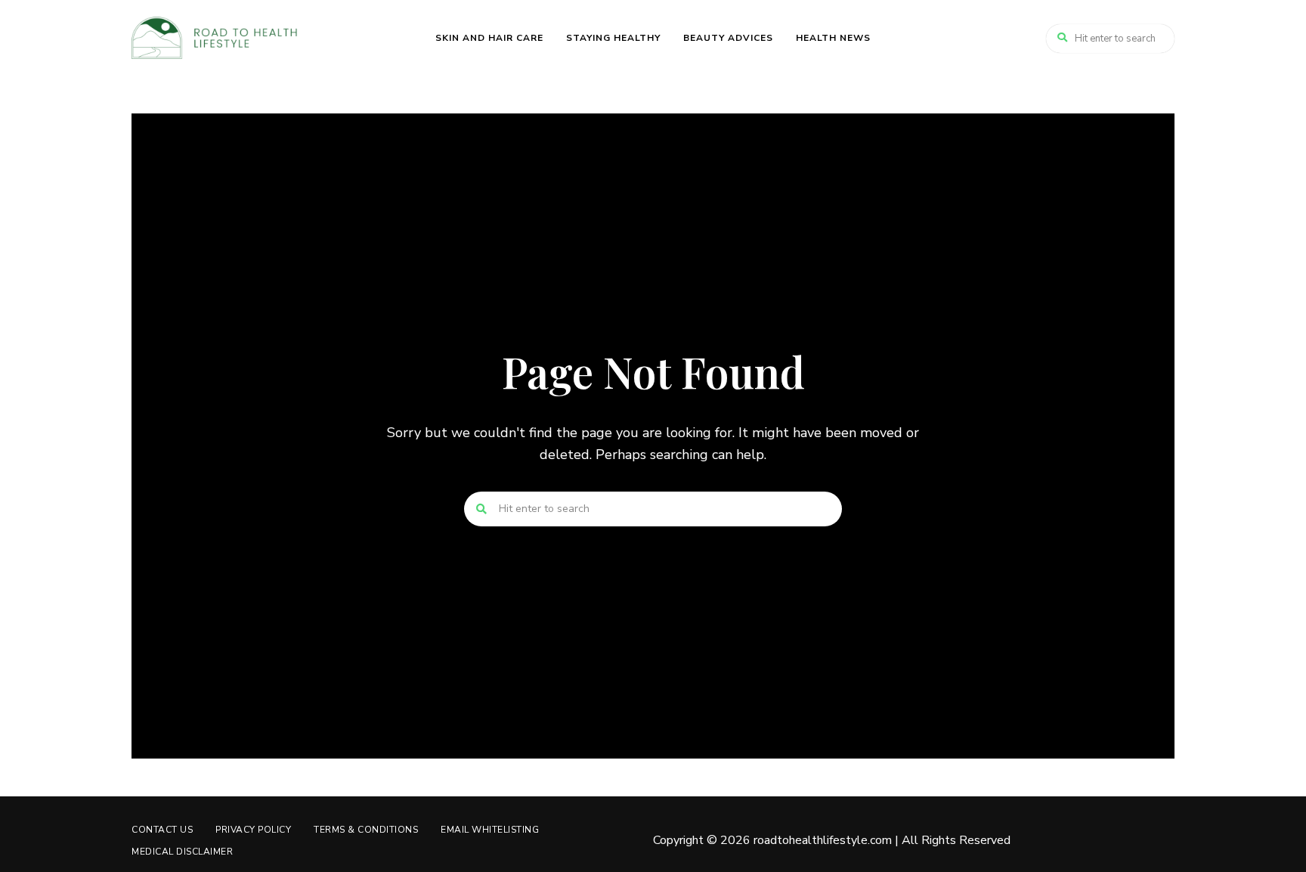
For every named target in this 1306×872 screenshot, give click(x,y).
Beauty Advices (728, 38)
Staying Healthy (613, 38)
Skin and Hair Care (489, 38)
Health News (833, 38)
